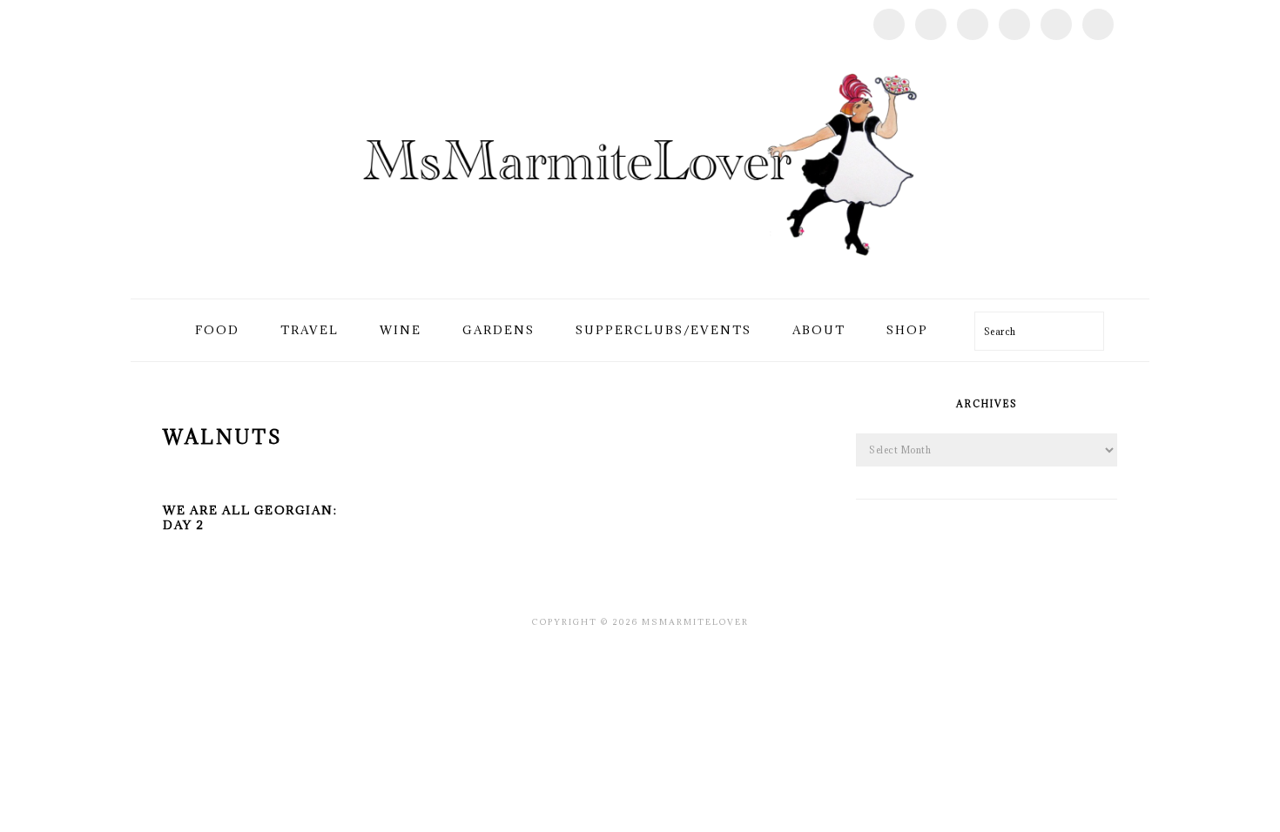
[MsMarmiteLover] (640, 278)
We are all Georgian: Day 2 (250, 517)
